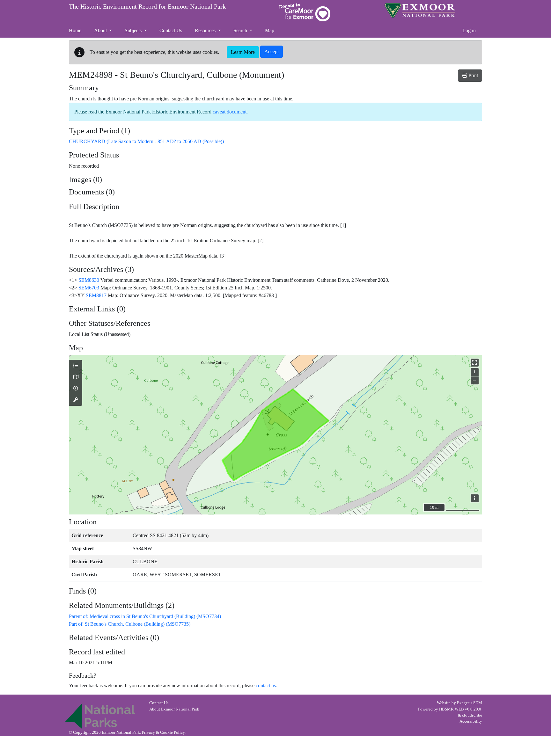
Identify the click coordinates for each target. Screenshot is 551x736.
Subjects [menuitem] (134, 30)
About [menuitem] (101, 30)
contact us (266, 685)
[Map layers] (75, 366)
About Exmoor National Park (174, 709)
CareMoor (304, 12)
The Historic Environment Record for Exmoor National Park (147, 6)
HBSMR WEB (451, 709)
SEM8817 (96, 295)
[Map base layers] (75, 377)
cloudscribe (472, 715)
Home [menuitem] (75, 30)
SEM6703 (88, 287)
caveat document (229, 111)
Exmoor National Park (420, 10)
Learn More (243, 52)
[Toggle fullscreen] (475, 363)
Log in (469, 30)
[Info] (75, 388)
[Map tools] (75, 400)
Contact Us (158, 703)
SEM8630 (88, 280)
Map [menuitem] (269, 30)
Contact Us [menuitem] (170, 30)
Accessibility (470, 721)
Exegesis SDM (469, 703)
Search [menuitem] (240, 30)
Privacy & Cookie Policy (163, 732)
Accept (271, 51)
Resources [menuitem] (206, 30)
